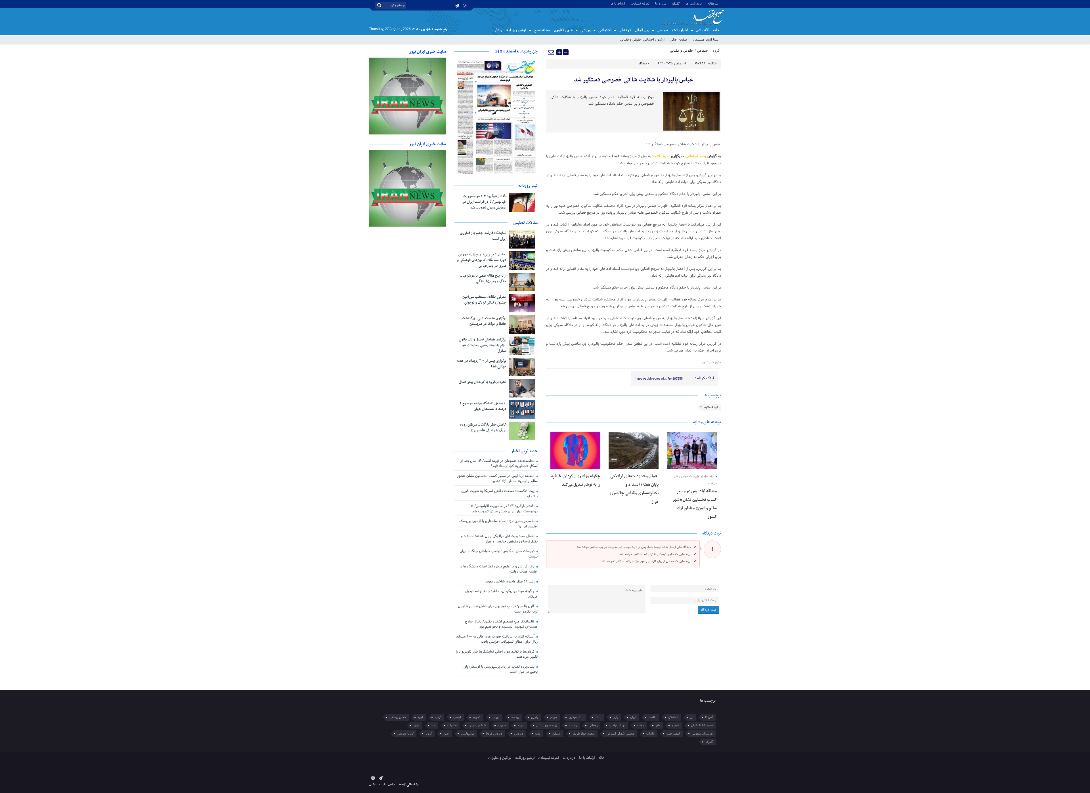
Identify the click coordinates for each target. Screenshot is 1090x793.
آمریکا (709, 717)
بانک (598, 717)
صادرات (452, 725)
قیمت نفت (673, 733)
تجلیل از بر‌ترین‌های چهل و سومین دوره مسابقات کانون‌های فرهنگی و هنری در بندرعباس (481, 260)
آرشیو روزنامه (516, 30)
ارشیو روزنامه (524, 758)
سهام (521, 725)
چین (446, 733)
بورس (496, 717)
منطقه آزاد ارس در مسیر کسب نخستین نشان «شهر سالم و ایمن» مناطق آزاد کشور (497, 479)
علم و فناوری (563, 30)
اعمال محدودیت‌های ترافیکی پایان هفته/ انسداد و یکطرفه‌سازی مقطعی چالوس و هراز (499, 539)
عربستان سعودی (702, 733)
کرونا (428, 733)
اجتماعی (604, 30)
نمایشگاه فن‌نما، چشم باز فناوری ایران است (483, 236)
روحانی (593, 725)
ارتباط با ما (618, 3)
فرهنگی (625, 30)
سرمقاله (712, 3)
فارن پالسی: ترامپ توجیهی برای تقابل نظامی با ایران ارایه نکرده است (498, 609)
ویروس (518, 733)
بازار (615, 717)
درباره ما (660, 3)
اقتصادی (702, 30)
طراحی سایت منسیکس (382, 784)
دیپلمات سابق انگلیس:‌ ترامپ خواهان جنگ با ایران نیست (499, 554)
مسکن (556, 733)
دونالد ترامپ (617, 725)
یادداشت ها (694, 3)
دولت (640, 725)
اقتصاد (652, 717)
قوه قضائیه (711, 407)
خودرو (675, 725)
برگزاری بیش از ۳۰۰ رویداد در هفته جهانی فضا (481, 364)
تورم (420, 717)
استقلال (673, 717)
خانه (716, 30)
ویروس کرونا (494, 733)
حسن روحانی (397, 717)
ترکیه (438, 717)
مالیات (650, 733)
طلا (433, 725)
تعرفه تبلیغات (640, 3)
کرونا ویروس (405, 733)
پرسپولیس (467, 733)
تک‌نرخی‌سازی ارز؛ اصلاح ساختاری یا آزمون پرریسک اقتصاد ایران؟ (498, 524)
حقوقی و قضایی (631, 40)
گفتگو (676, 3)
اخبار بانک (680, 30)
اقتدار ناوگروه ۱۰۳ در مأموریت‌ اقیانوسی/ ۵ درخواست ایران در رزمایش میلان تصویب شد (484, 202)
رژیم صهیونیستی (546, 725)
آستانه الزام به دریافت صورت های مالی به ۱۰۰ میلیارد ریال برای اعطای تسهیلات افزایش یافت (497, 639)
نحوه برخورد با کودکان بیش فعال (482, 382)
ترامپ (457, 717)
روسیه (573, 725)
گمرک (709, 741)
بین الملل (642, 30)
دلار (658, 725)
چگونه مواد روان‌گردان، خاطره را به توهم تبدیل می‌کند (501, 594)
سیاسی (662, 30)
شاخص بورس (477, 725)
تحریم (477, 717)
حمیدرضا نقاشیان (702, 725)
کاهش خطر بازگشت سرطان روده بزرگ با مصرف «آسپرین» (483, 428)
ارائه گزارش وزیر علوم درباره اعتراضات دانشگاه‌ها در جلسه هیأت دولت (498, 569)
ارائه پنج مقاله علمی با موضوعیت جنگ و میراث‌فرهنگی (483, 279)
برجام (553, 717)
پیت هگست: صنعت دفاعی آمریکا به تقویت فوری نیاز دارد (499, 494)
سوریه (502, 725)
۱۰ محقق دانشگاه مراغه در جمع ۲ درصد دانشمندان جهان (483, 406)
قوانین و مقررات (500, 758)
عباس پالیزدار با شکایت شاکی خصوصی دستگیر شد (633, 80)
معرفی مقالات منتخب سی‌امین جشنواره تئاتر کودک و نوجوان (484, 300)
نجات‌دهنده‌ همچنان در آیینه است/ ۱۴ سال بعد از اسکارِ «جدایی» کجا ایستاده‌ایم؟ (499, 464)
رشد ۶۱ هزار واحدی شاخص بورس (510, 582)
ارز (691, 717)
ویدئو (498, 30)
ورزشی (585, 30)
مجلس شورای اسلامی (620, 733)
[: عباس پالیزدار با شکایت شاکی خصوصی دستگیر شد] (551, 52)
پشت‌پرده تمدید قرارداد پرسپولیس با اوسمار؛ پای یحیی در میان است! (501, 669)
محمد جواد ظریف (584, 733)
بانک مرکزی (576, 717)
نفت (537, 733)
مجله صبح (542, 30)
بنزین (534, 717)
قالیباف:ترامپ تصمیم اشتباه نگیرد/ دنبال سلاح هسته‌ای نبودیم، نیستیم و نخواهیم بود (501, 624)
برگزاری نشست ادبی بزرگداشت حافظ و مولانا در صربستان (484, 321)
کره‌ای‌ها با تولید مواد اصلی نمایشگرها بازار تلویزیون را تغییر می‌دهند (497, 654)
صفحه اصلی (678, 40)
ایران (633, 717)
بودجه (515, 717)
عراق (417, 725)
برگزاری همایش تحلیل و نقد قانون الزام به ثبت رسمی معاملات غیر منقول (482, 345)
